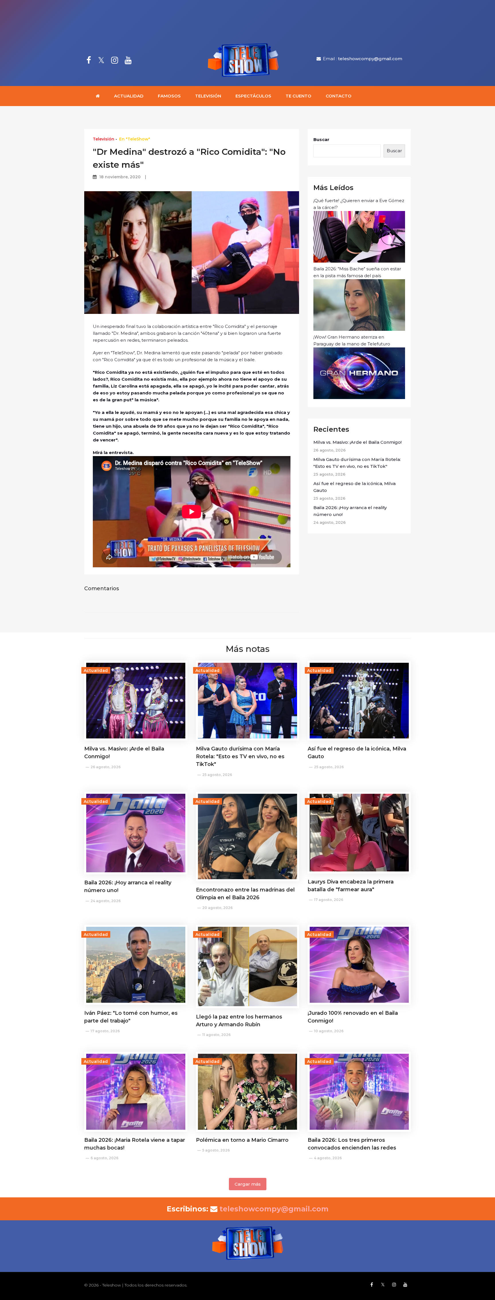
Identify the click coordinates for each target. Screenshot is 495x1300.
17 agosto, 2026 (328, 900)
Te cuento (298, 96)
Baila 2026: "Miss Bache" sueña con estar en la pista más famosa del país (357, 272)
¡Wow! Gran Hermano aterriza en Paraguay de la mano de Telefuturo (351, 340)
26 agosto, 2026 (106, 767)
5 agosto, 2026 (216, 1150)
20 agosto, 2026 (217, 908)
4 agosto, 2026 (328, 1158)
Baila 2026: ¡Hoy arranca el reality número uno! (350, 511)
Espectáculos (253, 96)
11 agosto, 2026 (216, 1035)
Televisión (208, 96)
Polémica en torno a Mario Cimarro (242, 1140)
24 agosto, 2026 (106, 901)
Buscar (321, 139)
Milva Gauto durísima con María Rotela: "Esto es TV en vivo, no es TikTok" (357, 463)
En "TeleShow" (134, 139)
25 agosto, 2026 (217, 775)
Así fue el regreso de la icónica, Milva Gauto (354, 487)
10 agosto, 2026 (328, 1031)
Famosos (169, 96)
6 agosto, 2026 (104, 1158)
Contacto (338, 96)
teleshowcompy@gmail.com (370, 58)
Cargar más (248, 1184)
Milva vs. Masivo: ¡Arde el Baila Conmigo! (357, 442)
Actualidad (129, 96)
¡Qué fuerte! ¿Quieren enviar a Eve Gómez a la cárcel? (358, 204)
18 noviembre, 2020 (120, 176)
